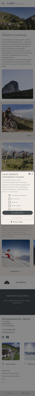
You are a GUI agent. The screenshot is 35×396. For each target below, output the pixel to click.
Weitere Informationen (10, 191)
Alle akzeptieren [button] (17, 213)
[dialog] (17, 198)
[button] (17, 222)
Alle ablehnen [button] (17, 218)
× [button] (32, 173)
